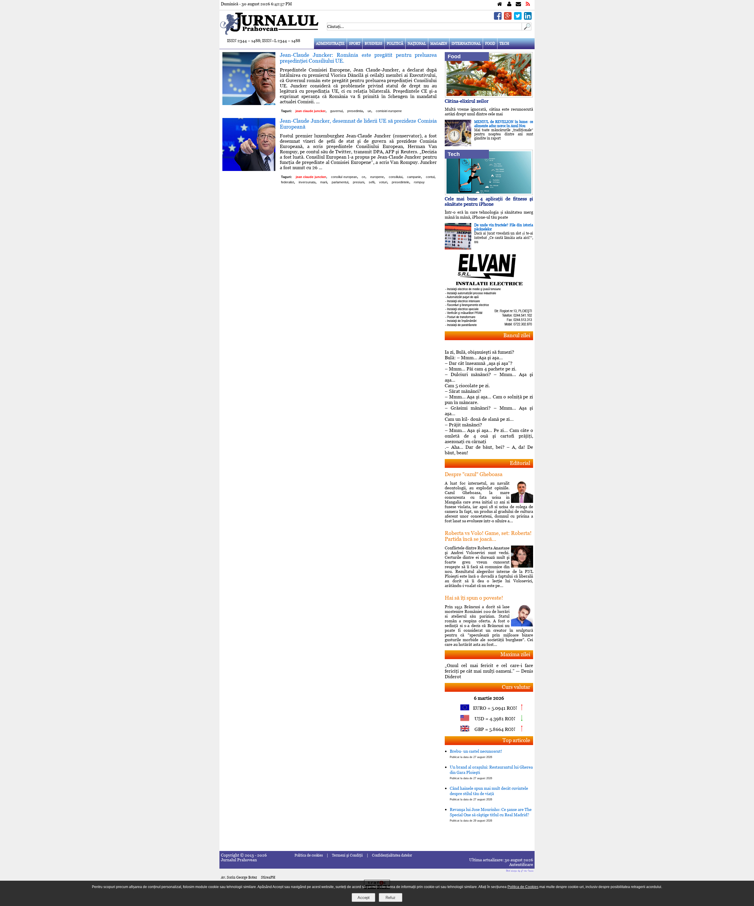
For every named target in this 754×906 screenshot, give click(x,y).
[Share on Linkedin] (528, 18)
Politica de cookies (309, 855)
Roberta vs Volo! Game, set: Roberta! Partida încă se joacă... (488, 536)
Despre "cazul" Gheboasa (473, 474)
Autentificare (521, 864)
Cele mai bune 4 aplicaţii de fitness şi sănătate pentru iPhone (489, 201)
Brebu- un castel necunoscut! (476, 754)
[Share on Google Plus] (508, 18)
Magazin (438, 43)
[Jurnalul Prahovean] (499, 4)
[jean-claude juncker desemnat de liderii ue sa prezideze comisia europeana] (248, 169)
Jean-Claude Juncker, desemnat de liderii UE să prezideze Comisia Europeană (358, 124)
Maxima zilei (515, 654)
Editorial (520, 463)
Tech (504, 43)
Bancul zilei (516, 335)
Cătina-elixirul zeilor (467, 101)
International (466, 43)
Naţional (417, 43)
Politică (395, 43)
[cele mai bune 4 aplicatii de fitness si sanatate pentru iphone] (489, 193)
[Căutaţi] (526, 28)
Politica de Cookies (522, 887)
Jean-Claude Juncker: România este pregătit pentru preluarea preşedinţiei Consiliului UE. (358, 58)
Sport (354, 43)
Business (373, 43)
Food (490, 43)
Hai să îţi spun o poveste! (474, 598)
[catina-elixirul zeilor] (489, 95)
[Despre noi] (509, 4)
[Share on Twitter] (518, 18)
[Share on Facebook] (498, 18)
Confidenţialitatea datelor (392, 855)
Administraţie (330, 43)
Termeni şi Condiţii (347, 855)
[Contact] (518, 4)
